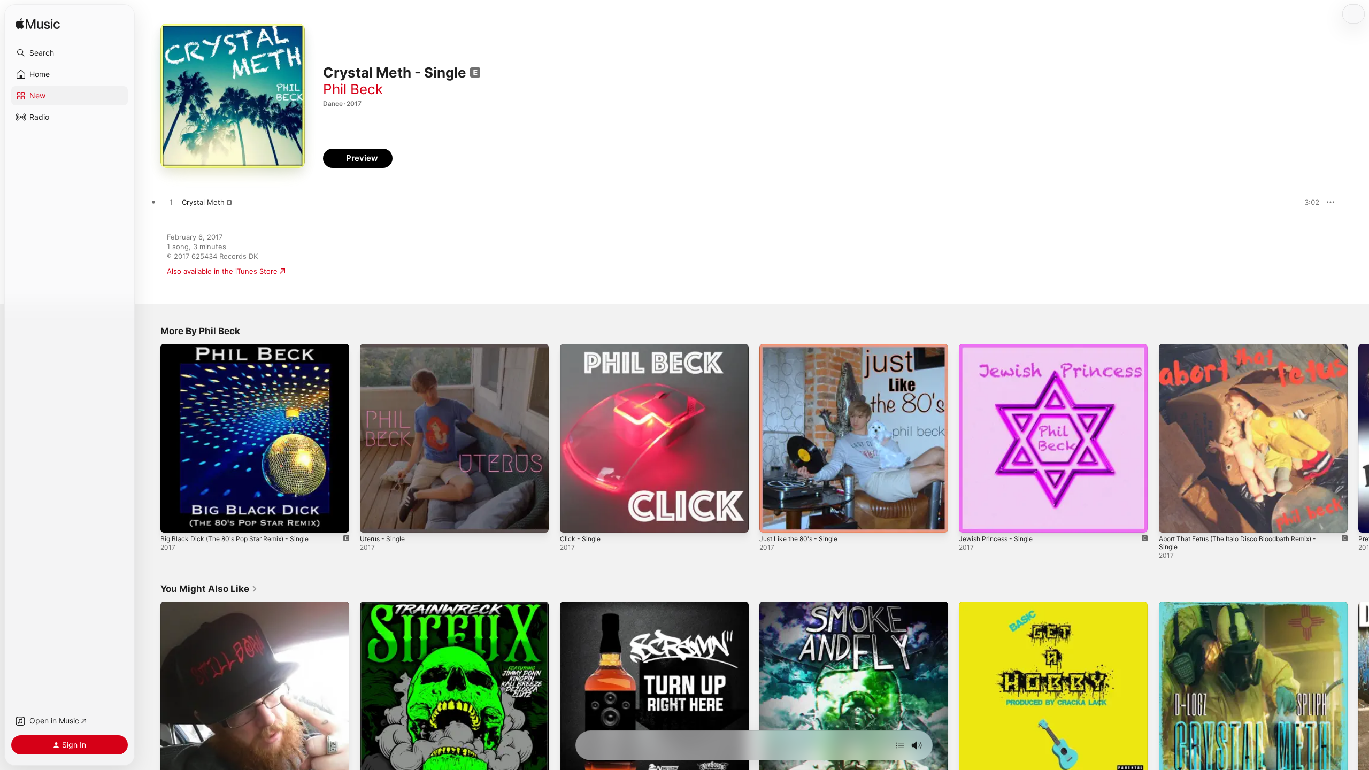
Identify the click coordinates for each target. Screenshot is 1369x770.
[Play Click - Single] (573, 519)
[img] (38, 24)
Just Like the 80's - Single (803, 348)
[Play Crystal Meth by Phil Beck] (171, 202)
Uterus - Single (385, 348)
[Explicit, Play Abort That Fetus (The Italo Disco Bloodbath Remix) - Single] (1172, 519)
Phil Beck (353, 89)
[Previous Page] (149, 438)
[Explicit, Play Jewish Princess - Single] (972, 519)
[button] (69, 53)
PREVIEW (1307, 202)
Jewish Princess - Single (1000, 348)
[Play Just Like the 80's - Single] (773, 519)
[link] (209, 589)
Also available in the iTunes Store (222, 271)
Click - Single (581, 348)
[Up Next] (900, 745)
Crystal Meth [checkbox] (203, 202)
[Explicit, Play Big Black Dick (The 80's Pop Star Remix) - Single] (174, 519)
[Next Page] (1358, 438)
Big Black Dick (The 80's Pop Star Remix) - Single (241, 348)
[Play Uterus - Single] (373, 519)
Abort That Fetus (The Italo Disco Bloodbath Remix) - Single (1247, 352)
